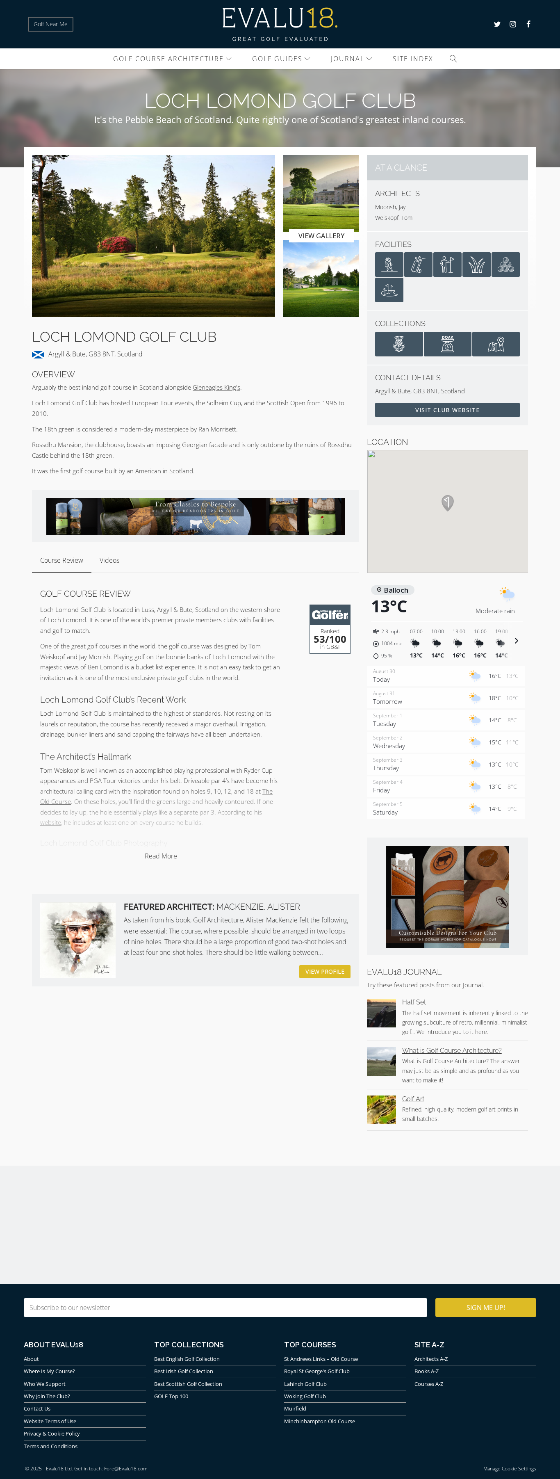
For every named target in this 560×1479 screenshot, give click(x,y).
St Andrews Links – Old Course (321, 1359)
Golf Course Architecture (168, 58)
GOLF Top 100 (171, 1396)
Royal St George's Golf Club (317, 1371)
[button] (388, 644)
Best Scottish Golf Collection (188, 1384)
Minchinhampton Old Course (319, 1421)
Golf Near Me (51, 24)
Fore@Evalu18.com (126, 1468)
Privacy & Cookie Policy (52, 1433)
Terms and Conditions (50, 1446)
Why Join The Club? (47, 1396)
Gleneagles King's (216, 387)
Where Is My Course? (49, 1371)
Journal (347, 58)
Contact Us (37, 1408)
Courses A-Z (428, 1384)
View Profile (324, 971)
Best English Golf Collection (187, 1359)
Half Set (414, 1002)
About (31, 1359)
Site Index (413, 58)
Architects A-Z (431, 1359)
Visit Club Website (447, 410)
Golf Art (413, 1099)
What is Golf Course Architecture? (452, 1050)
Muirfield (295, 1408)
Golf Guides (277, 58)
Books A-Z (426, 1371)
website (50, 822)
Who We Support (45, 1384)
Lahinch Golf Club (305, 1384)
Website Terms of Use (50, 1421)
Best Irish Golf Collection (183, 1371)
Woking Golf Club (305, 1396)
